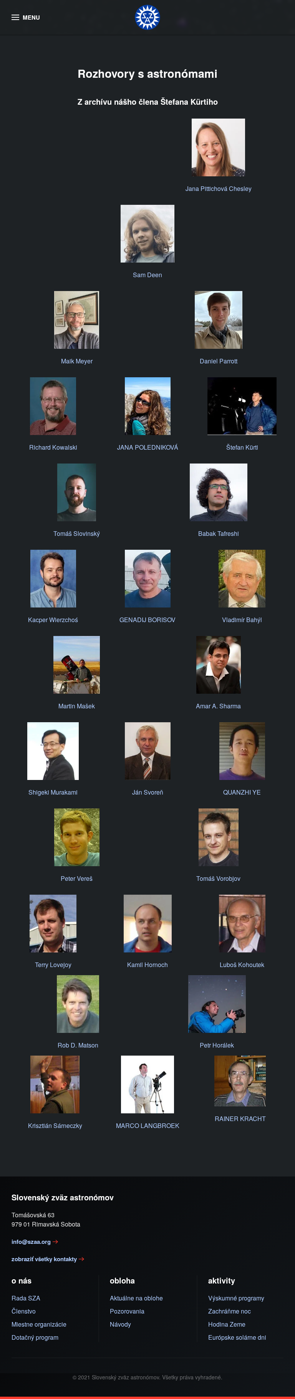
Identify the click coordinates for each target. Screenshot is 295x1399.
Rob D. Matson (78, 1045)
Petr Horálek (217, 1045)
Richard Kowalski (53, 447)
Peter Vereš (77, 878)
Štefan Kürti (242, 447)
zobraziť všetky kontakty (44, 1259)
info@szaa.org (31, 1241)
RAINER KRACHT (240, 1118)
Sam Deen (147, 274)
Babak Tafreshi (218, 533)
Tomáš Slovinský (76, 533)
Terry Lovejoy (53, 964)
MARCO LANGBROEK (147, 1125)
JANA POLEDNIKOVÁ (147, 447)
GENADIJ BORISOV (147, 619)
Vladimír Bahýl (242, 619)
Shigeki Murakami (53, 792)
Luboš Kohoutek (242, 964)
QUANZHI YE (242, 792)
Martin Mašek (76, 705)
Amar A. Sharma (218, 705)
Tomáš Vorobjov (218, 878)
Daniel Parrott (218, 360)
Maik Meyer (77, 360)
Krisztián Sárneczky (55, 1125)
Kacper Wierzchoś (53, 619)
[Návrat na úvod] (147, 17)
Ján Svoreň (147, 792)
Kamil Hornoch (147, 964)
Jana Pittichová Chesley (219, 188)
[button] (26, 17)
